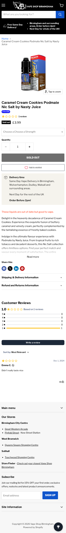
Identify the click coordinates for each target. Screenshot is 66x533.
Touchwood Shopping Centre (19, 457)
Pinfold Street (12, 432)
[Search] (60, 14)
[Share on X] (10, 268)
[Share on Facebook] (4, 268)
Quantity (6, 140)
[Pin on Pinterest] (22, 268)
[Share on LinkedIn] (16, 268)
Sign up (50, 495)
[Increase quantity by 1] (29, 147)
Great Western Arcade (16, 429)
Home (5, 38)
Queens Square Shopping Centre (21, 445)
